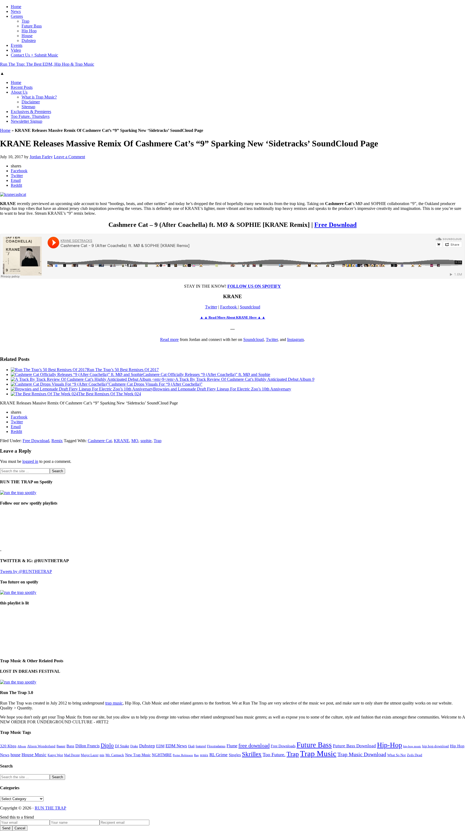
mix (102, 755)
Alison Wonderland (41, 746)
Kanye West (55, 755)
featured (201, 746)
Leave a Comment (69, 156)
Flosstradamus (216, 746)
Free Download (335, 224)
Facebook (229, 307)
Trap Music (318, 753)
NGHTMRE (162, 755)
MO (134, 440)
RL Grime (218, 754)
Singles (235, 754)
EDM (160, 746)
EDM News (176, 745)
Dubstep (147, 745)
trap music (114, 703)
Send (6, 828)
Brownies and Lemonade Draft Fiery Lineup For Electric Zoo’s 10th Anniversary (222, 389)
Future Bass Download (354, 745)
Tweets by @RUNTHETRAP (26, 571)
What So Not (396, 755)
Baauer (61, 746)
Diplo (107, 745)
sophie (146, 440)
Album (21, 746)
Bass (70, 746)
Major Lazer (89, 755)
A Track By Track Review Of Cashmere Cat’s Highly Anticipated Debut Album (244, 379)
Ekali (191, 746)
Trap (157, 440)
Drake (134, 746)
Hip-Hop (389, 745)
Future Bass (314, 745)
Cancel (20, 828)
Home (5, 130)
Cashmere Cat (100, 440)
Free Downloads (283, 746)
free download (254, 745)
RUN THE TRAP (50, 808)
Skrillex (252, 754)
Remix (57, 440)
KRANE (121, 440)
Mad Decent (72, 755)
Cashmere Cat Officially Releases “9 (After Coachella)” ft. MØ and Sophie (206, 374)
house (15, 754)
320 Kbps (8, 746)
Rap (196, 755)
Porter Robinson (183, 755)
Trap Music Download (361, 754)
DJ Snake (122, 746)
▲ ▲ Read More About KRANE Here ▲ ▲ (232, 317)
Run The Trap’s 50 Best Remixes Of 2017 (123, 369)
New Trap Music (138, 755)
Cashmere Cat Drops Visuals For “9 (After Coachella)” (155, 384)
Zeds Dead (414, 755)
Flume (232, 746)
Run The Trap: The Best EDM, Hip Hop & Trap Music (47, 64)
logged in (30, 461)
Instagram (295, 339)
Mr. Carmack (114, 755)
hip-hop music (412, 746)
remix (204, 755)
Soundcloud (250, 307)
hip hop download (435, 746)
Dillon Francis (87, 746)
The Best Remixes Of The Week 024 (109, 394)
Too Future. (274, 754)
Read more (169, 339)
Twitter (211, 307)
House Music (34, 754)
